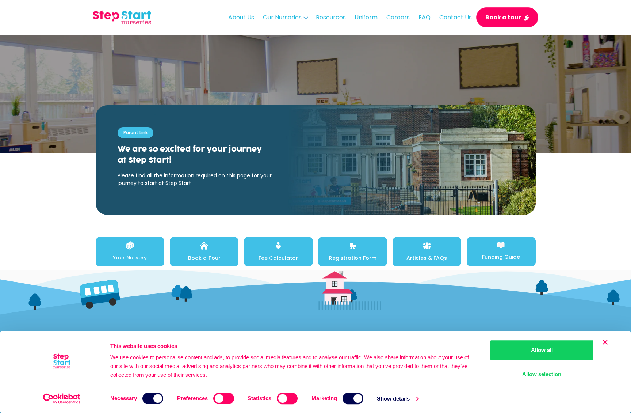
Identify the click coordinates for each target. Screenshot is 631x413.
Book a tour (503, 17)
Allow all (542, 350)
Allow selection (541, 374)
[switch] (223, 398)
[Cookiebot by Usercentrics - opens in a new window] (62, 398)
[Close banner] (605, 342)
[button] (285, 17)
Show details (393, 398)
